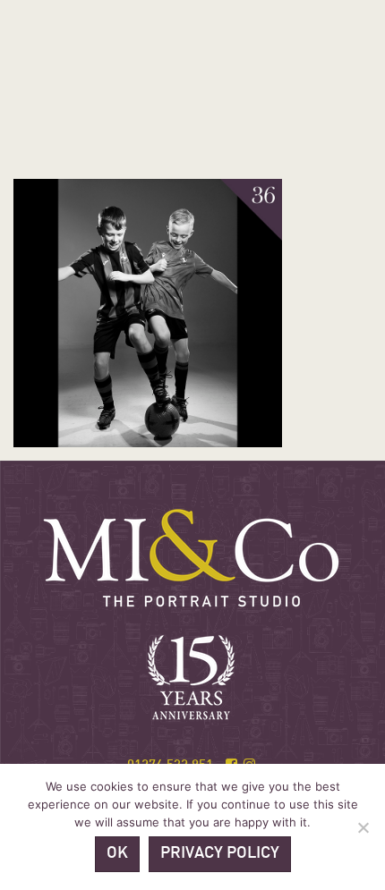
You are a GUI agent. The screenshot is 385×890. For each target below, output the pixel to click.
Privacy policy (219, 853)
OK (117, 853)
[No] (363, 827)
